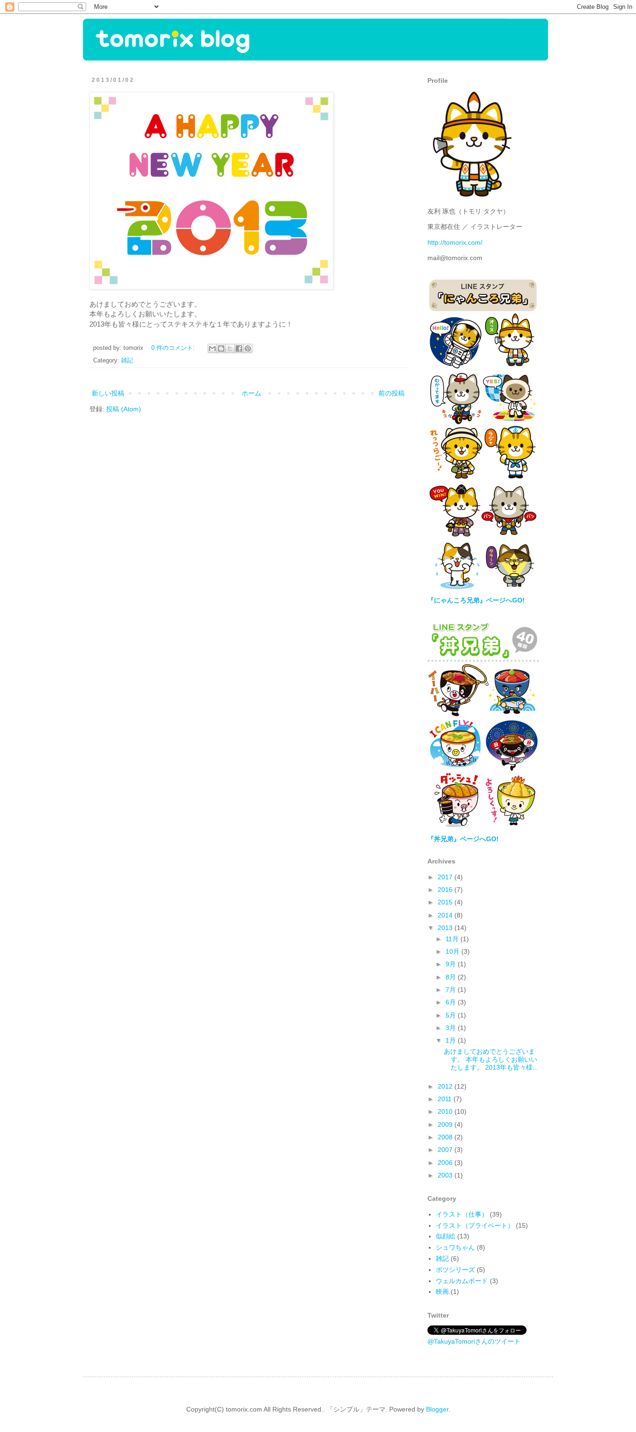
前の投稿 (392, 393)
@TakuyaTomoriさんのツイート (474, 1341)
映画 (442, 1291)
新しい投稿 (108, 393)
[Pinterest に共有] (247, 348)
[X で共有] (230, 348)
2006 (446, 1162)
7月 (452, 989)
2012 (446, 1086)
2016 (446, 889)
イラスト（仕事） (462, 1214)
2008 (446, 1137)
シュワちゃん (455, 1247)
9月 (452, 964)
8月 (452, 977)
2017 (446, 877)
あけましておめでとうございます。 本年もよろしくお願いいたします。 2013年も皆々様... (491, 1059)
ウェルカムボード (462, 1281)
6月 (452, 1002)
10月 (453, 951)
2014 (446, 915)
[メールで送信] (212, 348)
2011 (445, 1099)
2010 (446, 1111)
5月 (452, 1015)
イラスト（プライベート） (475, 1225)
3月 (452, 1027)
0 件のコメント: (173, 348)
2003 (446, 1175)
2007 (446, 1149)
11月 (453, 939)
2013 (446, 927)
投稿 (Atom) (123, 409)
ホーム (251, 393)
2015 (446, 902)
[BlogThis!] (221, 348)
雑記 (127, 360)
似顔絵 (445, 1236)
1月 (452, 1040)
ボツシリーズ (455, 1269)
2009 (446, 1124)
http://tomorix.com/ (454, 242)
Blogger (437, 1409)
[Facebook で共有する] (239, 348)
